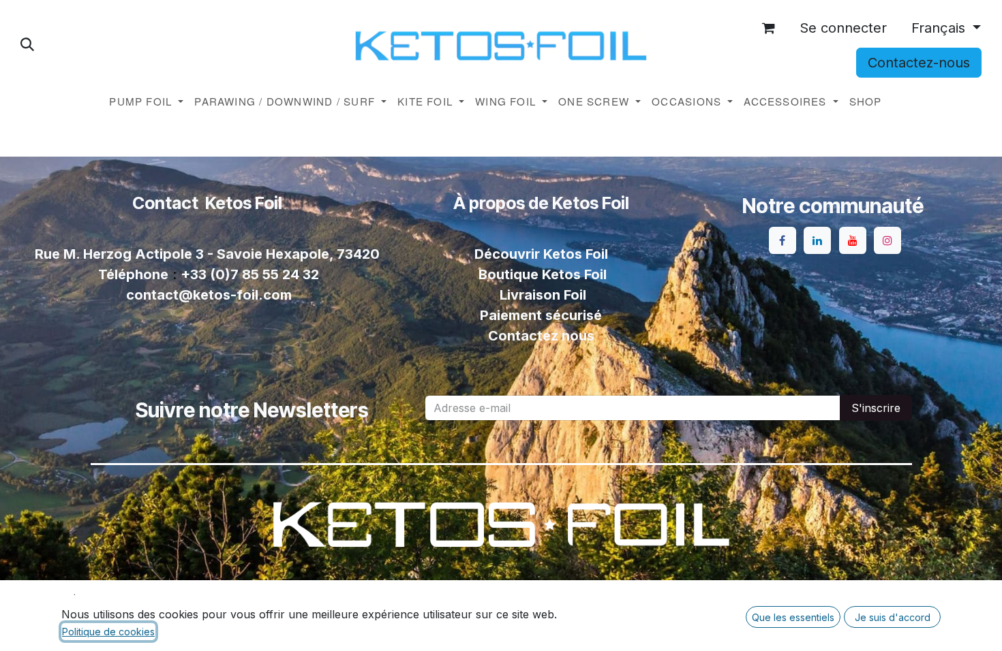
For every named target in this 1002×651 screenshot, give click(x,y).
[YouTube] (852, 240)
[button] (27, 44)
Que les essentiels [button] (793, 617)
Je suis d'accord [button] (892, 617)
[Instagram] (887, 240)
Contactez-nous (919, 62)
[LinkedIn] (817, 240)
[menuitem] (146, 102)
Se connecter (843, 28)
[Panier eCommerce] (769, 28)
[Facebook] (782, 240)
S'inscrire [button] (875, 408)
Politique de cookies (108, 631)
